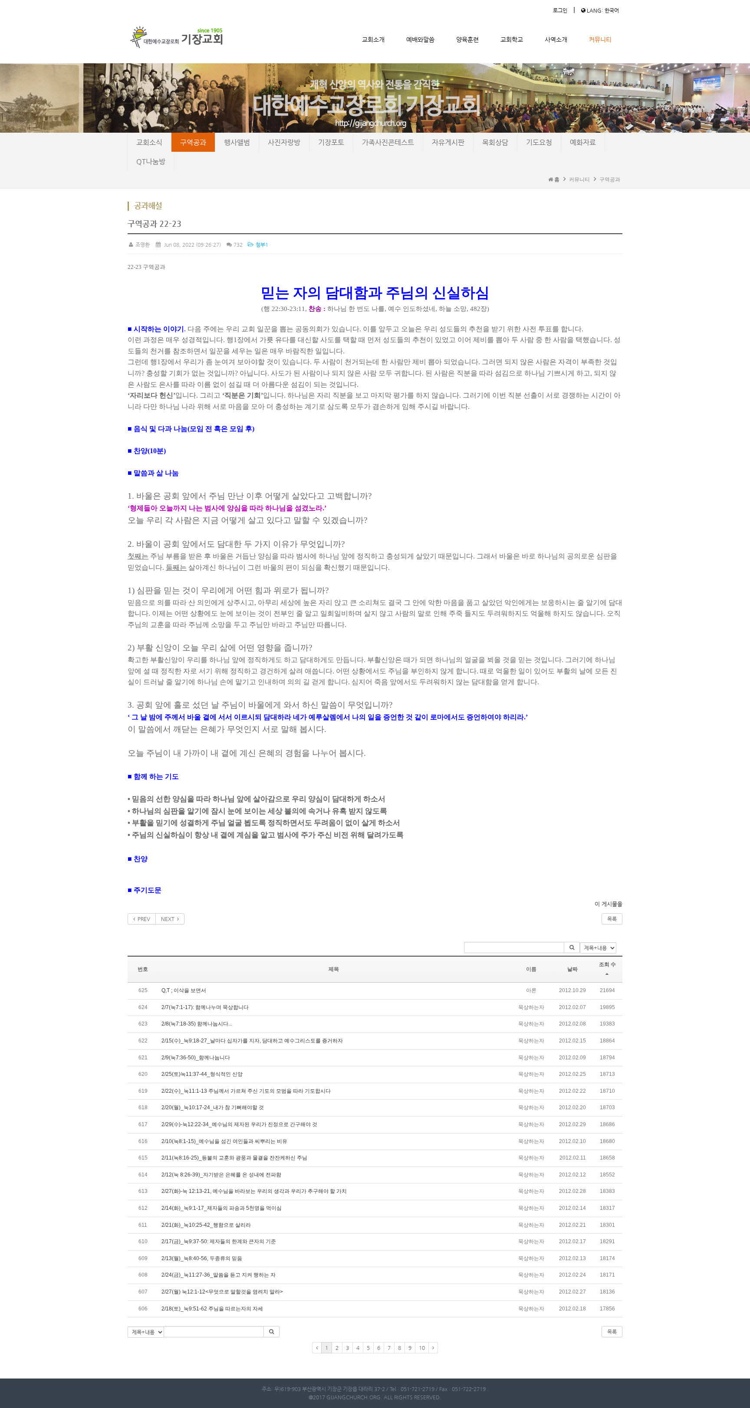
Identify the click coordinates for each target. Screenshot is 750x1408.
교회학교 (511, 39)
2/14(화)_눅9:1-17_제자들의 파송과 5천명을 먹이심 (221, 1208)
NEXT (169, 919)
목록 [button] (612, 1332)
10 (422, 1348)
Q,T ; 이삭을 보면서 (183, 990)
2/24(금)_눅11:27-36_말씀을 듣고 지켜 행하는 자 (218, 1275)
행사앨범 (237, 142)
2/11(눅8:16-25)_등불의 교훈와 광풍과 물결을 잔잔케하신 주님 (234, 1158)
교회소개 (373, 39)
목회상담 (495, 142)
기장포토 (331, 142)
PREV (142, 919)
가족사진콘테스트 (388, 142)
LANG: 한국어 (602, 10)
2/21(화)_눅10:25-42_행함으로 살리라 (206, 1225)
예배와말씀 (420, 39)
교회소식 (149, 142)
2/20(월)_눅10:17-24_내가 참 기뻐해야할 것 (212, 1107)
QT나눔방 (150, 161)
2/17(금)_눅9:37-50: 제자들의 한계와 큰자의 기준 (218, 1241)
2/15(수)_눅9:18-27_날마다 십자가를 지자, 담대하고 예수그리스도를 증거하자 (252, 1041)
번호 (143, 969)
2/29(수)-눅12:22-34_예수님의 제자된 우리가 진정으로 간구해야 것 (239, 1124)
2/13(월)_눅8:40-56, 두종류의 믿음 (201, 1258)
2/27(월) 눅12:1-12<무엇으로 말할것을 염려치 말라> (222, 1292)
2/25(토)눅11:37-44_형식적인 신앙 (202, 1074)
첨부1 (261, 245)
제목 (334, 969)
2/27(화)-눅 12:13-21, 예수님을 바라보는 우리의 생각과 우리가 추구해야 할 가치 (254, 1191)
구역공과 (193, 142)
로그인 (560, 10)
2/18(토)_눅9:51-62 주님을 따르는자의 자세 (212, 1309)
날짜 (572, 969)
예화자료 (583, 142)
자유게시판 (448, 142)
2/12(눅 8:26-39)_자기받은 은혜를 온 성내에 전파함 (221, 1175)
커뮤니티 (600, 39)
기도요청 (539, 142)
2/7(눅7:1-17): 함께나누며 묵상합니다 (205, 1007)
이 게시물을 (608, 904)
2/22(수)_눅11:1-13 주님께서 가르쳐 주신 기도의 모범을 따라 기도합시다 (246, 1091)
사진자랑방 (284, 142)
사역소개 (556, 39)
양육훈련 (467, 39)
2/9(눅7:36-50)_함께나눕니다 (195, 1058)
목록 (612, 919)
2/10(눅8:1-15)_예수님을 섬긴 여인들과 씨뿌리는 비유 (224, 1141)
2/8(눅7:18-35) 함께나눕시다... (196, 1024)
